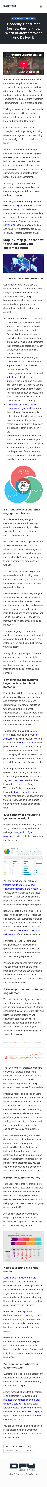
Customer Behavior (20, 1446)
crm (6, 1446)
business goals (10, 157)
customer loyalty (13, 1451)
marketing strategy (12, 195)
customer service (20, 553)
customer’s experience (14, 523)
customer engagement (25, 541)
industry (11, 377)
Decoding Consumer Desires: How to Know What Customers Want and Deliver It (23, 31)
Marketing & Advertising (23, 19)
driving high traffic (22, 792)
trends (14, 1075)
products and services (23, 439)
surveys (28, 1451)
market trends (24, 1151)
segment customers (13, 780)
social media (26, 742)
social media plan (20, 1311)
